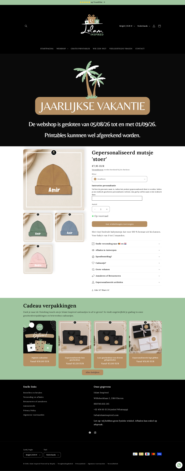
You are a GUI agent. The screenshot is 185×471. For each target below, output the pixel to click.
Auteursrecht (29, 406)
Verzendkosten (97, 170)
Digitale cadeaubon (40, 358)
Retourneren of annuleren (35, 401)
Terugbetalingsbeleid (65, 464)
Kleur (94, 174)
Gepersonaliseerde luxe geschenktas (75, 359)
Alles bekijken (92, 372)
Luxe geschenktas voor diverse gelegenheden (110, 359)
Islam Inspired (35, 464)
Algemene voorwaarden (33, 415)
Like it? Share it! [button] (101, 290)
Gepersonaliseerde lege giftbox (145, 358)
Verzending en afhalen (33, 397)
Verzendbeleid (113, 464)
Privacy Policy (29, 410)
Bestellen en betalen (32, 393)
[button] (26, 26)
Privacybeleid (80, 464)
